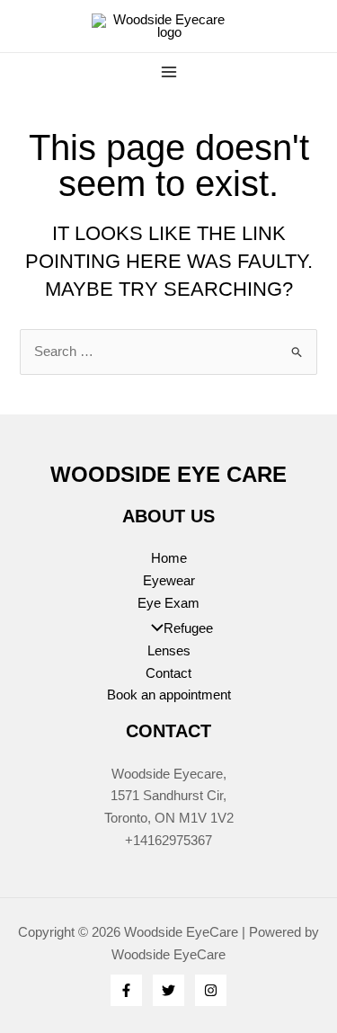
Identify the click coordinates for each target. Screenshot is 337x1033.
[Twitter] (168, 990)
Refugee (188, 628)
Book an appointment (169, 695)
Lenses (169, 651)
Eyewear (169, 581)
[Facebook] (126, 990)
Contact (168, 673)
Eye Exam (168, 603)
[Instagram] (210, 990)
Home (169, 558)
